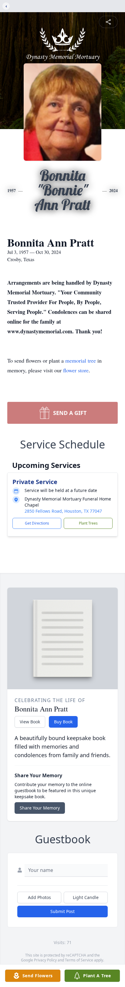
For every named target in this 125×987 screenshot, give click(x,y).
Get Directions (37, 523)
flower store (76, 370)
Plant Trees (88, 523)
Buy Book (63, 722)
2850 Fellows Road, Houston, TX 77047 (63, 511)
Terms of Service (79, 960)
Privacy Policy (45, 960)
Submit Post (62, 911)
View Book (30, 722)
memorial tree (80, 360)
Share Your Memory (40, 808)
